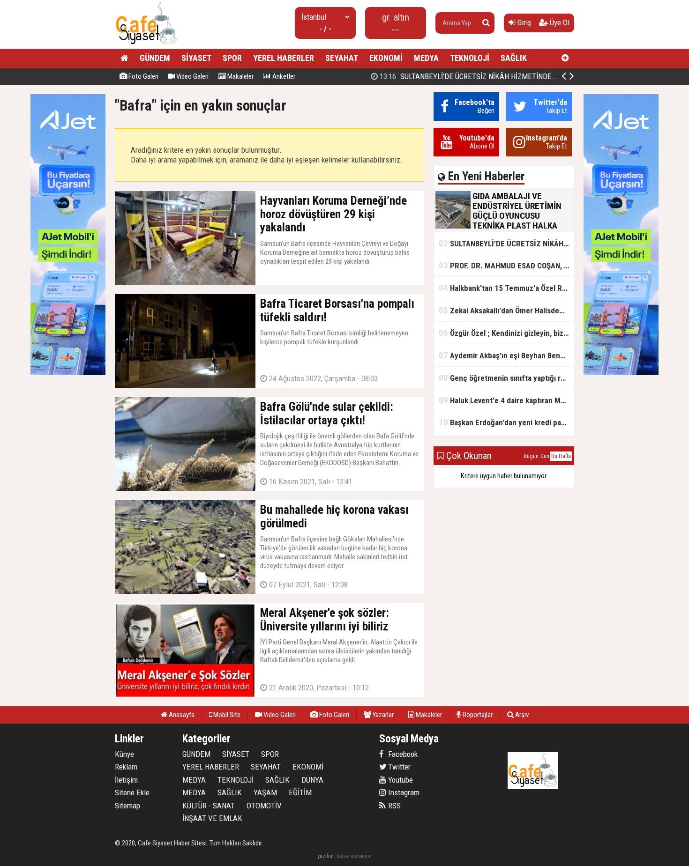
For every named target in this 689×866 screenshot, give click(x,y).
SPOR (232, 58)
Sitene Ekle (132, 792)
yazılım (325, 855)
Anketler (283, 76)
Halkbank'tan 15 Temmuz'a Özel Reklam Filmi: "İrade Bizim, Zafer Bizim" (506, 287)
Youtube (399, 780)
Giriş (524, 22)
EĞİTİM (300, 792)
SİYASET (196, 58)
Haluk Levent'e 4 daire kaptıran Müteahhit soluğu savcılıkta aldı (506, 400)
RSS (393, 805)
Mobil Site (226, 715)
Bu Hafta (561, 456)
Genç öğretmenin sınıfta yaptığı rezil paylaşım (506, 377)
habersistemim (354, 855)
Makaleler (240, 76)
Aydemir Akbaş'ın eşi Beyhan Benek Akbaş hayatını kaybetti (506, 355)
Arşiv (521, 715)
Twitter (398, 766)
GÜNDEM (155, 58)
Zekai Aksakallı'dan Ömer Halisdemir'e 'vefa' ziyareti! (506, 310)
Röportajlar (477, 715)
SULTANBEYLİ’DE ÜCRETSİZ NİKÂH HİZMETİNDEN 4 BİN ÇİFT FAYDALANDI (506, 76)
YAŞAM (265, 792)
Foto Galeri (142, 76)
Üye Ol (558, 22)
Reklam (126, 766)
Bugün (531, 456)
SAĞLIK (514, 58)
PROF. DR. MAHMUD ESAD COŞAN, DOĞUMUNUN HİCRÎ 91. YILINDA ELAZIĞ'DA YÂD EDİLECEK (506, 265)
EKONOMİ (386, 58)
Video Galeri (192, 76)
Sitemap (127, 805)
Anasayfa (181, 715)
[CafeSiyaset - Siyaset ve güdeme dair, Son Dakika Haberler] (146, 44)
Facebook (402, 754)
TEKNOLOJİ (469, 58)
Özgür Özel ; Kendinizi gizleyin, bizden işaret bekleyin (506, 332)
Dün (544, 456)
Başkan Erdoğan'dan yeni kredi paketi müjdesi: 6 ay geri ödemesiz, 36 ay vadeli (506, 422)
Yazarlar (382, 715)
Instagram (402, 792)
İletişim (126, 780)
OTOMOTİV (264, 805)
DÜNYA (312, 780)
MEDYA (426, 58)
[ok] (486, 23)
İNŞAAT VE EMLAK (212, 818)
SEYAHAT (341, 58)
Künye (124, 754)
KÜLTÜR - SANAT (208, 805)
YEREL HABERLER (283, 58)
